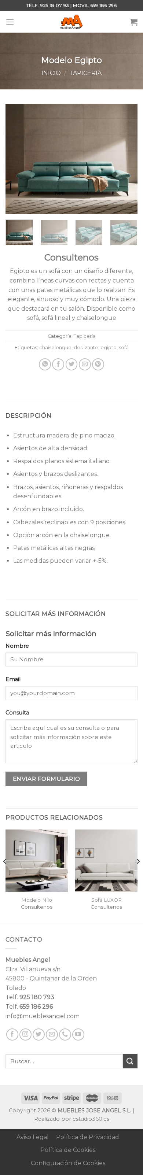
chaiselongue (55, 347)
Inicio (51, 73)
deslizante (86, 347)
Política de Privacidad (87, 1137)
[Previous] (17, 159)
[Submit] (130, 1061)
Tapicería (85, 73)
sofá (124, 347)
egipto (108, 347)
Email (13, 679)
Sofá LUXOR (106, 900)
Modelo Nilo (36, 900)
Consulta (17, 712)
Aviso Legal (32, 1137)
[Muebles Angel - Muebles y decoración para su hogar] (71, 22)
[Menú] (10, 22)
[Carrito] (134, 22)
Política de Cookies (67, 1149)
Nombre (17, 646)
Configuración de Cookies (68, 1163)
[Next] (125, 159)
